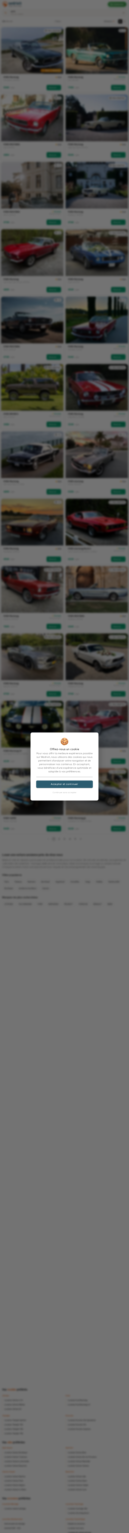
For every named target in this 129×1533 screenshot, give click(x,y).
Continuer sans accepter (64, 793)
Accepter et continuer (64, 784)
